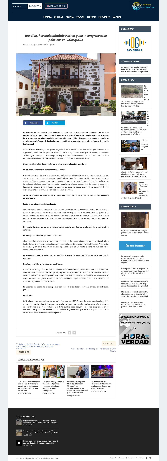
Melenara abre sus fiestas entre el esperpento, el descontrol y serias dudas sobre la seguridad (134, 69)
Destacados (104, 17)
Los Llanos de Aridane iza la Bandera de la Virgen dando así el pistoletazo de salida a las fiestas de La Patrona (29, 386)
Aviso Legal (123, 458)
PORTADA (47, 17)
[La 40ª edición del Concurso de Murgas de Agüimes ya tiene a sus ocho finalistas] (102, 371)
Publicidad (139, 458)
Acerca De (113, 458)
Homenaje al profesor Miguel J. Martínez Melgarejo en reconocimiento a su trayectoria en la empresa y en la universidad (78, 387)
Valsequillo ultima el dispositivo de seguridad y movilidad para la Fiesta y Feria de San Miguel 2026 (135, 272)
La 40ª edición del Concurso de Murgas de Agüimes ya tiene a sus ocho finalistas (101, 384)
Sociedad (58, 17)
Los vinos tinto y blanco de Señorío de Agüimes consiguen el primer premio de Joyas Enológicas (54, 386)
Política (70, 17)
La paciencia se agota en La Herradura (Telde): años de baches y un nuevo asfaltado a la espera (135, 259)
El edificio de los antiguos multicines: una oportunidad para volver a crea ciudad (133, 304)
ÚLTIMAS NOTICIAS (57, 6)
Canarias (116, 17)
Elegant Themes (31, 458)
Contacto (131, 458)
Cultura (80, 17)
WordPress (54, 458)
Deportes (91, 17)
